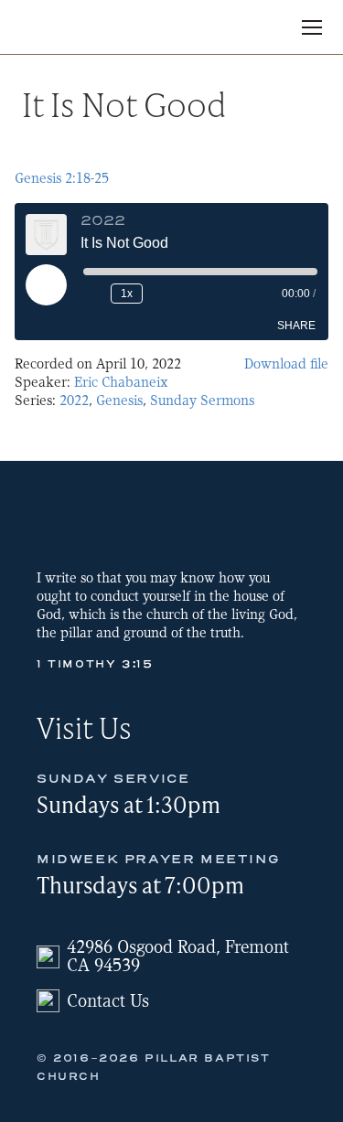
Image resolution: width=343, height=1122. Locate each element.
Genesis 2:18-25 (62, 178)
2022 (74, 400)
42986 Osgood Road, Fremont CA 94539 (178, 956)
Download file (286, 364)
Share (296, 325)
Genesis (119, 400)
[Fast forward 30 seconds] (160, 293)
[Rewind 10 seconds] (93, 293)
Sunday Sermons (202, 400)
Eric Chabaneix (121, 382)
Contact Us (108, 1000)
